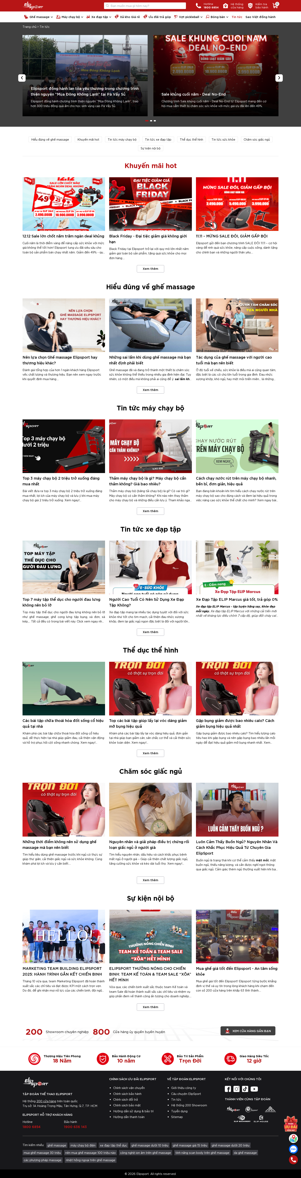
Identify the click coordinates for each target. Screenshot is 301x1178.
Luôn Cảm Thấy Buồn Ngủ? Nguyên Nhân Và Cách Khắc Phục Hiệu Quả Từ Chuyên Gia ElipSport (236, 847)
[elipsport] (233, 1109)
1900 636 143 (75, 1126)
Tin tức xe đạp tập (158, 139)
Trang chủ (29, 26)
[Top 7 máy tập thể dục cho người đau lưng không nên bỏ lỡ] (64, 567)
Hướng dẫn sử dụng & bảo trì (133, 1111)
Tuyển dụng (179, 1111)
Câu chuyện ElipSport (186, 1094)
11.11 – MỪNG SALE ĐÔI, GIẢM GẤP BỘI (232, 235)
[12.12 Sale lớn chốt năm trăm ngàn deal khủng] (64, 204)
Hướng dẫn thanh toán (129, 1117)
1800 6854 (32, 1126)
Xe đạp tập (99, 17)
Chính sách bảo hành (127, 1094)
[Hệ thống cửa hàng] (293, 1138)
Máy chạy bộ (71, 17)
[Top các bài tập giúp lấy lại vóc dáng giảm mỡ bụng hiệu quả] (150, 688)
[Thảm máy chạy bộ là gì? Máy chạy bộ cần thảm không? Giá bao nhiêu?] (150, 446)
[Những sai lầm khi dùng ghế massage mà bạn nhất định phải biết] (150, 325)
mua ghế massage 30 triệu (42, 1152)
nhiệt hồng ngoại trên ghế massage (90, 1160)
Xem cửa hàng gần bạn (251, 1031)
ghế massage (57, 1145)
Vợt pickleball (189, 17)
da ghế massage (245, 1152)
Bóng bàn (218, 17)
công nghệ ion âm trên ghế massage (145, 1152)
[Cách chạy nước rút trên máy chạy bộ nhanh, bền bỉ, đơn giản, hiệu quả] (237, 446)
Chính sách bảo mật (127, 1105)
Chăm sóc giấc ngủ (257, 139)
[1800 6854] (293, 1159)
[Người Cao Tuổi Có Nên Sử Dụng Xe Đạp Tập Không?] (150, 567)
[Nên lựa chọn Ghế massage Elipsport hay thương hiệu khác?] (64, 325)
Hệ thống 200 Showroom (189, 1105)
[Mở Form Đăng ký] (291, 1123)
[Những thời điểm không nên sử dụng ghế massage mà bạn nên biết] (64, 809)
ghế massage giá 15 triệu (190, 1145)
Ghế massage (39, 17)
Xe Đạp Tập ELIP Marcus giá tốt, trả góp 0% (237, 599)
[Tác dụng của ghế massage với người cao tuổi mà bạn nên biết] (237, 325)
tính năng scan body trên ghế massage (202, 1152)
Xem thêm (150, 268)
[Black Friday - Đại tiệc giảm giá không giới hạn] (150, 204)
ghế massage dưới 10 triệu (149, 1145)
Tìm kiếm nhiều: (33, 1145)
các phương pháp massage (42, 1160)
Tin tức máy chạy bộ (122, 139)
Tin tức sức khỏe (223, 139)
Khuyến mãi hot (88, 139)
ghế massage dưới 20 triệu (230, 1145)
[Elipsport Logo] (33, 6)
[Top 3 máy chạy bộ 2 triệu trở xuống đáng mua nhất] (64, 446)
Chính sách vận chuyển (129, 1088)
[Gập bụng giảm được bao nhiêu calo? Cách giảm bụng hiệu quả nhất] (237, 688)
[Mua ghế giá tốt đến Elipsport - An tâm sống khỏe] (237, 936)
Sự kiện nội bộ (151, 148)
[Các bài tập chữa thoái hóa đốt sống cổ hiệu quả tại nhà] (64, 688)
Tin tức (237, 17)
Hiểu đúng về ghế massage (50, 139)
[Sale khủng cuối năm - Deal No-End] (215, 75)
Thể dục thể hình (191, 139)
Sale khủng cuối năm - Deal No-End (194, 93)
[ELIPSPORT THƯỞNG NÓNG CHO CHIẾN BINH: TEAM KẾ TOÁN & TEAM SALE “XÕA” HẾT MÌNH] (150, 936)
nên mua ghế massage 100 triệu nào (90, 1152)
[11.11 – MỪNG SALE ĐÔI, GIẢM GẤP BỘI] (237, 204)
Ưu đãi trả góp (160, 17)
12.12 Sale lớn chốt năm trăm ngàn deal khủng (63, 235)
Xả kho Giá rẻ (130, 17)
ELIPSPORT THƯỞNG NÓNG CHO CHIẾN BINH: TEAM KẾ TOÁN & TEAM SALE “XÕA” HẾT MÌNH (150, 974)
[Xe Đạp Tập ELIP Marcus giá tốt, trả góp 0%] (237, 567)
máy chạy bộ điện (83, 1145)
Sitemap (177, 1117)
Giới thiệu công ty (183, 1088)
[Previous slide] (22, 78)
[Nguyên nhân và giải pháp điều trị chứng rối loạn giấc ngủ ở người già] (150, 809)
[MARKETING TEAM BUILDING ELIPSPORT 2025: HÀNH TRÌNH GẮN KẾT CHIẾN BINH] (64, 936)
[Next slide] (279, 78)
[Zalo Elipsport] (293, 1149)
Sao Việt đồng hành (261, 17)
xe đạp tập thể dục (113, 1145)
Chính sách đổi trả (125, 1099)
